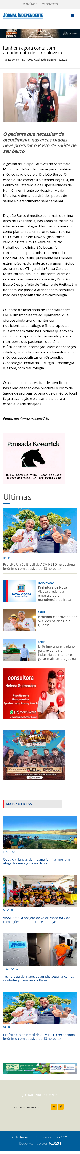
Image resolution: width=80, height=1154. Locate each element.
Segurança (10, 969)
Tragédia (9, 852)
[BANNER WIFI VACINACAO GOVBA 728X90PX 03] (40, 33)
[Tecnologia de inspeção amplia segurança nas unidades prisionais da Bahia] (40, 949)
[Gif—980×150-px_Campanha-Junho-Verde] (40, 1067)
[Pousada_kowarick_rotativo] (34, 458)
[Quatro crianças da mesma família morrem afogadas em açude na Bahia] (40, 832)
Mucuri (8, 910)
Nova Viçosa (46, 582)
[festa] (34, 754)
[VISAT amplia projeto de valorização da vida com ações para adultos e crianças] (40, 890)
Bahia (6, 558)
